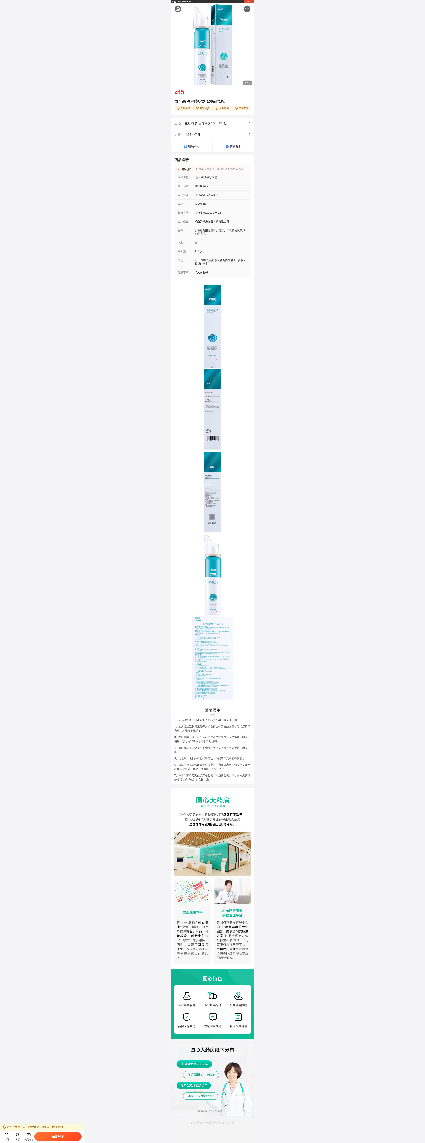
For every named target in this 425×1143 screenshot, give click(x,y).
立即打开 (249, 2)
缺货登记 (58, 1136)
